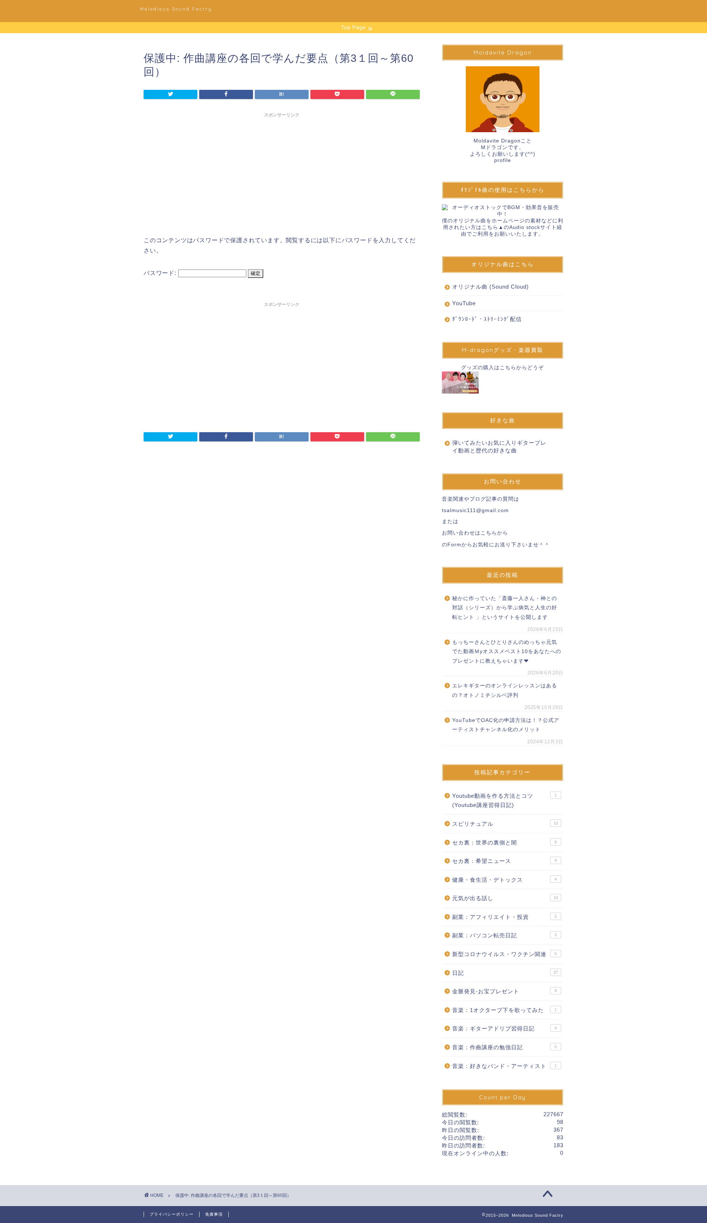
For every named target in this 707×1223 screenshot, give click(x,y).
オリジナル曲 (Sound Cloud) (490, 286)
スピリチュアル (505, 824)
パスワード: (161, 273)
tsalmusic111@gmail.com (475, 510)
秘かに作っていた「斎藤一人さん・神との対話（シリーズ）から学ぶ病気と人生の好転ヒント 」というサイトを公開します (504, 608)
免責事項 (214, 1214)
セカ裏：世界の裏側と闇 (504, 842)
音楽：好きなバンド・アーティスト (504, 1066)
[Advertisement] (282, 172)
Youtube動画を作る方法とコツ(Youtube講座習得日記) (504, 800)
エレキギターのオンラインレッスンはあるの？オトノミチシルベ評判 (504, 690)
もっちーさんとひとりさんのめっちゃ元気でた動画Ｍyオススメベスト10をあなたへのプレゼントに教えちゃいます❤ (506, 651)
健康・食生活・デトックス (504, 880)
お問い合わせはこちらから (475, 533)
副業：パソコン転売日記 (504, 935)
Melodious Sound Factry (176, 9)
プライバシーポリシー (172, 1214)
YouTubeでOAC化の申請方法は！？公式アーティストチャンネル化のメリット (505, 725)
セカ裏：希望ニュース (504, 861)
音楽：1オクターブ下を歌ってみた (504, 1010)
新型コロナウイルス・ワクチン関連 (504, 954)
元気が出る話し (505, 898)
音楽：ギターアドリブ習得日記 (504, 1028)
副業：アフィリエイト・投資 (504, 917)
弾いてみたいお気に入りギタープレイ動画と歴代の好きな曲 (499, 447)
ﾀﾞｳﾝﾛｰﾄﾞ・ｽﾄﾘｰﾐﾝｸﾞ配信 (487, 319)
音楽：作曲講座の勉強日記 (504, 1047)
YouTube (464, 303)
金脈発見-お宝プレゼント (504, 991)
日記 (505, 973)
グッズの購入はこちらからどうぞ (502, 367)
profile (502, 160)
